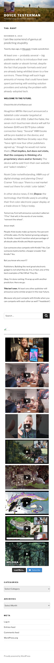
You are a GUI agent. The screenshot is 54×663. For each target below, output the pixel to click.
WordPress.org (11, 638)
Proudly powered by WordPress (17, 656)
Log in (7, 622)
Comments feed (11, 632)
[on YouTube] (27, 331)
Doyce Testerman (22, 15)
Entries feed (9, 627)
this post (26, 49)
